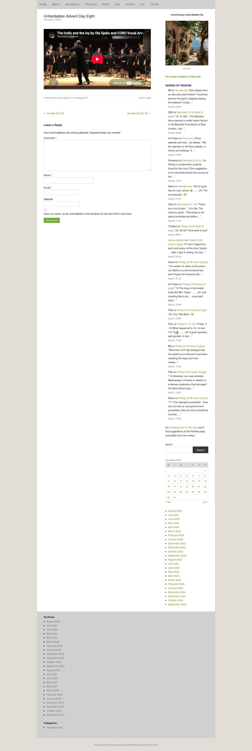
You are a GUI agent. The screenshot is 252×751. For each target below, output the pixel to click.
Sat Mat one (185, 186)
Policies (91, 4)
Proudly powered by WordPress (123, 744)
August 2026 (175, 510)
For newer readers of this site (183, 76)
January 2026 (175, 539)
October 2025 (175, 551)
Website (48, 199)
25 (180, 491)
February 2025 (176, 584)
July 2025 (173, 563)
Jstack (129, 4)
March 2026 (174, 531)
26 (187, 491)
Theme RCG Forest (149, 744)
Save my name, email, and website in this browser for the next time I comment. (88, 213)
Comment (50, 138)
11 (180, 480)
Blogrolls (73, 4)
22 (205, 486)
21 (199, 486)
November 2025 (177, 547)
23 (168, 491)
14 (199, 480)
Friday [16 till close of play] (192, 262)
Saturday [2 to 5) (192, 160)
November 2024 (177, 596)
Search (168, 444)
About (56, 4)
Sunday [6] (181, 90)
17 (174, 486)
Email (48, 187)
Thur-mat (188, 138)
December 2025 (177, 543)
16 (168, 486)
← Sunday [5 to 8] (54, 113)
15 (205, 480)
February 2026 (176, 535)
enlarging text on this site (182, 427)
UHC (117, 4)
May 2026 (173, 523)
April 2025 (173, 575)
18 (180, 486)
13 (193, 480)
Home (42, 4)
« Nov (168, 502)
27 (193, 491)
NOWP (105, 4)
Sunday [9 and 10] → (139, 113)
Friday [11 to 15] (186, 324)
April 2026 (173, 527)
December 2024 (177, 592)
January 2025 (175, 588)
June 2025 (174, 567)
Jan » (205, 502)
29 (205, 491)
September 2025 (177, 555)
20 (193, 486)
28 (199, 491)
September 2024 (177, 604)
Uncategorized (80, 97)
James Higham (63, 97)
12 (187, 480)
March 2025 (174, 580)
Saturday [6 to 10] (186, 204)
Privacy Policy (100, 744)
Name (48, 175)
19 (187, 486)
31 (174, 497)
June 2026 (174, 519)
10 (174, 480)
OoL (142, 4)
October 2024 (175, 600)
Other (155, 4)
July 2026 (173, 515)
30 (168, 497)
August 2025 (175, 559)
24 (174, 491)
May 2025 (173, 571)
